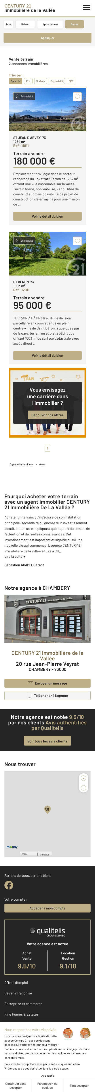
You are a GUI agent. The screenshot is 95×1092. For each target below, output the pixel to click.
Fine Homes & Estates (21, 1014)
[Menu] (87, 7)
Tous (8, 24)
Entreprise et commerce (23, 1003)
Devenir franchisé (18, 993)
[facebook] (8, 885)
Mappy (45, 854)
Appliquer (47, 38)
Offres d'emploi (16, 982)
